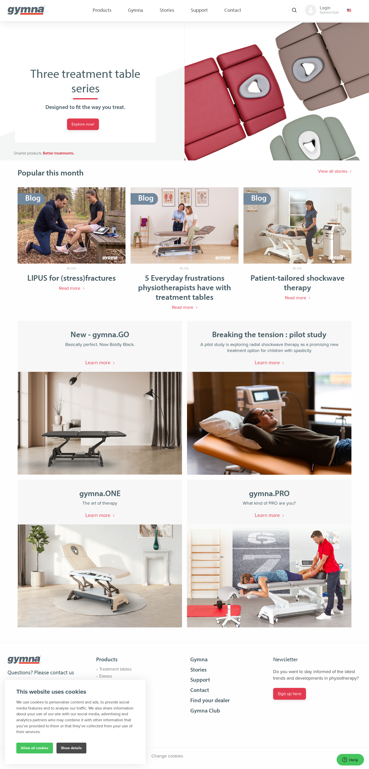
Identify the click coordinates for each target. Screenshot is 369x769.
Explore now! (83, 124)
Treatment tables (115, 669)
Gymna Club (205, 710)
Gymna (199, 659)
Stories (198, 669)
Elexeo (105, 676)
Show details (71, 748)
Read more (69, 288)
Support (200, 679)
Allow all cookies (34, 748)
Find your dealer (210, 700)
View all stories (332, 171)
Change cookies (167, 756)
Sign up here (289, 693)
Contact (199, 689)
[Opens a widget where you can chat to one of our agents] (350, 760)
